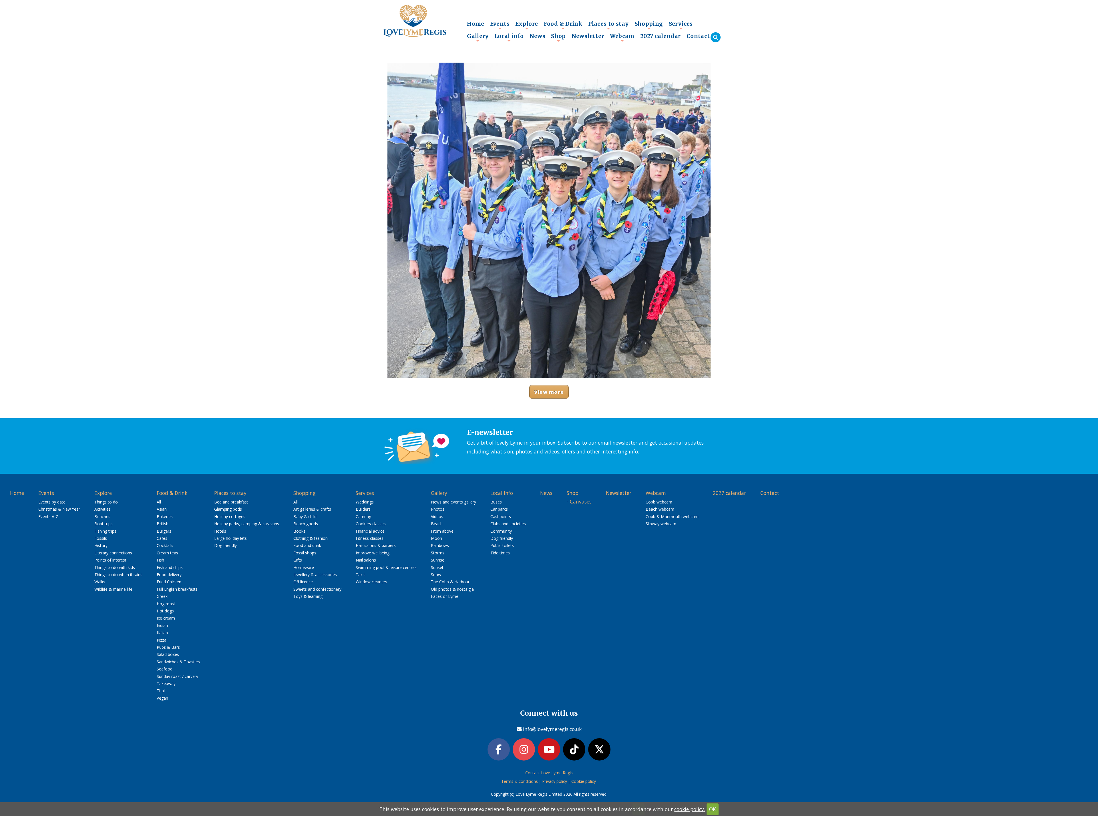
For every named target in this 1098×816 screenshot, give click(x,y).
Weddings (365, 502)
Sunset (437, 567)
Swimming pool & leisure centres (386, 567)
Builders (363, 509)
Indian (162, 625)
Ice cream (166, 618)
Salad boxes (168, 654)
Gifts (297, 560)
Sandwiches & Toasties (178, 661)
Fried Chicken (169, 581)
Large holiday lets (230, 538)
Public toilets (502, 545)
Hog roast (166, 603)
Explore (526, 25)
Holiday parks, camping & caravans (246, 523)
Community (501, 531)
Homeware (303, 567)
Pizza (161, 640)
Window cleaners (371, 581)
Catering (363, 516)
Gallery (478, 37)
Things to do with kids (114, 567)
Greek (162, 596)
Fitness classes (369, 538)
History (101, 545)
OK (712, 809)
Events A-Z (48, 516)
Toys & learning (308, 596)
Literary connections (113, 553)
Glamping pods (228, 509)
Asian (162, 509)
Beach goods (305, 523)
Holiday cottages (229, 516)
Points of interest (110, 560)
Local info (509, 37)
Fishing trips (105, 531)
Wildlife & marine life (113, 589)
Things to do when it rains (118, 574)
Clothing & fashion (310, 538)
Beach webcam (660, 509)
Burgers (164, 531)
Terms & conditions (519, 781)
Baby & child (305, 516)
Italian (162, 632)
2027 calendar (660, 36)
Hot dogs (165, 611)
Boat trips (103, 523)
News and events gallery (453, 502)
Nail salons (366, 560)
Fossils (100, 538)
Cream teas (167, 553)
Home (475, 23)
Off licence (303, 581)
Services (681, 25)
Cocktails (165, 545)
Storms (437, 553)
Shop (558, 37)
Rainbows (440, 545)
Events (500, 25)
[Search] (716, 37)
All (159, 502)
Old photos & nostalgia (452, 589)
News (538, 36)
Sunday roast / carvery (177, 676)
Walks (99, 581)
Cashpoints (500, 516)
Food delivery (169, 574)
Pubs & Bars (168, 647)
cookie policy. (689, 809)
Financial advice (370, 531)
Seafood (164, 669)
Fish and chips (170, 567)
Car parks (499, 509)
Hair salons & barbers (376, 545)
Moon (436, 538)
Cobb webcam (659, 502)
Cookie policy (583, 781)
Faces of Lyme (444, 596)
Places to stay (608, 25)
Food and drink (307, 545)
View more (549, 392)
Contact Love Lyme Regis (549, 772)
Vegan (162, 698)
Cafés (162, 538)
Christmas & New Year (59, 509)
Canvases (581, 501)
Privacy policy (554, 781)
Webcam (622, 37)
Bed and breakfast (231, 502)
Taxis (360, 574)
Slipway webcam (661, 523)
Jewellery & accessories (315, 574)
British (162, 523)
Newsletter (588, 36)
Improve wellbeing (372, 553)
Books (299, 531)
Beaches (102, 516)
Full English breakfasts (177, 589)
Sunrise (437, 560)
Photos (437, 509)
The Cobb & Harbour (450, 581)
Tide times (500, 553)
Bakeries (165, 516)
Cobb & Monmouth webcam (672, 516)
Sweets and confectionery (317, 589)
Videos (437, 516)
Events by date (51, 502)
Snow (436, 574)
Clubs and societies (508, 523)
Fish (160, 560)
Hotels (220, 531)
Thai (161, 690)
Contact (698, 36)
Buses (496, 502)
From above (442, 531)
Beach (437, 523)
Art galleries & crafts (312, 509)
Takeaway (166, 683)
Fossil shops (304, 553)
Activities (102, 509)
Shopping (648, 25)
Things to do (106, 502)
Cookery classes (371, 523)
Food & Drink (563, 25)
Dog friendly (225, 545)
